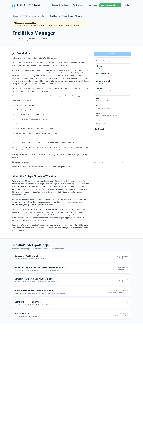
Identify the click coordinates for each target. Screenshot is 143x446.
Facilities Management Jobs (34, 16)
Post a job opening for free (110, 5)
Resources (93, 5)
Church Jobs (16, 16)
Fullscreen (127, 163)
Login (127, 5)
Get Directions (101, 163)
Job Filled (112, 54)
